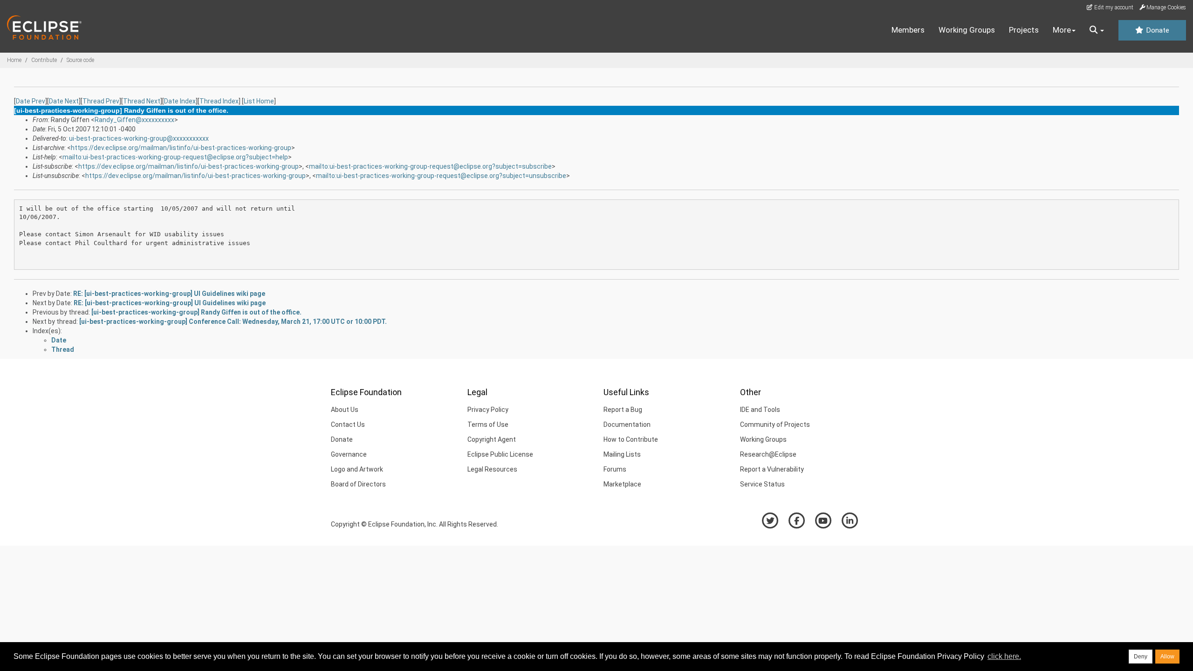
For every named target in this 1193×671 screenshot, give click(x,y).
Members (908, 29)
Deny (1140, 656)
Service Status (762, 484)
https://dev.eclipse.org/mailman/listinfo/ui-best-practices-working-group (181, 147)
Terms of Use (487, 424)
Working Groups (967, 29)
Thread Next (141, 101)
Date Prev (30, 101)
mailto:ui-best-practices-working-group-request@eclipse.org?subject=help (175, 157)
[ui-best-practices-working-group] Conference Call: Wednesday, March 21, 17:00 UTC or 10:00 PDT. (233, 321)
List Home (259, 101)
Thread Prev (100, 101)
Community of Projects (775, 424)
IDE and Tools (760, 409)
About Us (344, 409)
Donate (1156, 30)
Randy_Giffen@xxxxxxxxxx (134, 119)
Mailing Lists (622, 454)
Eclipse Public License (500, 454)
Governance (349, 454)
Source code (80, 60)
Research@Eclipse (768, 454)
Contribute (44, 60)
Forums (614, 469)
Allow (1167, 656)
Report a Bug (622, 409)
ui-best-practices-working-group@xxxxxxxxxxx (139, 138)
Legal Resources (492, 469)
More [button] (1062, 29)
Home (14, 60)
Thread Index (219, 101)
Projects (1024, 29)
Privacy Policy (487, 409)
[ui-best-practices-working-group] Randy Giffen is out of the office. (196, 312)
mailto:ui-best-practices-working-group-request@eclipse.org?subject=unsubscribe (441, 175)
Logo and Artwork (357, 469)
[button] (1097, 30)
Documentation (627, 424)
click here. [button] (1004, 656)
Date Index (180, 101)
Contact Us (348, 424)
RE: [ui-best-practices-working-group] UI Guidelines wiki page (169, 293)
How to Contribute (630, 439)
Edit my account (1113, 7)
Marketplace (622, 484)
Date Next (64, 101)
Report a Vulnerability (772, 469)
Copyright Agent (491, 439)
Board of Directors (358, 484)
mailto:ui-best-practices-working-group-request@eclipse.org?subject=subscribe (430, 166)
